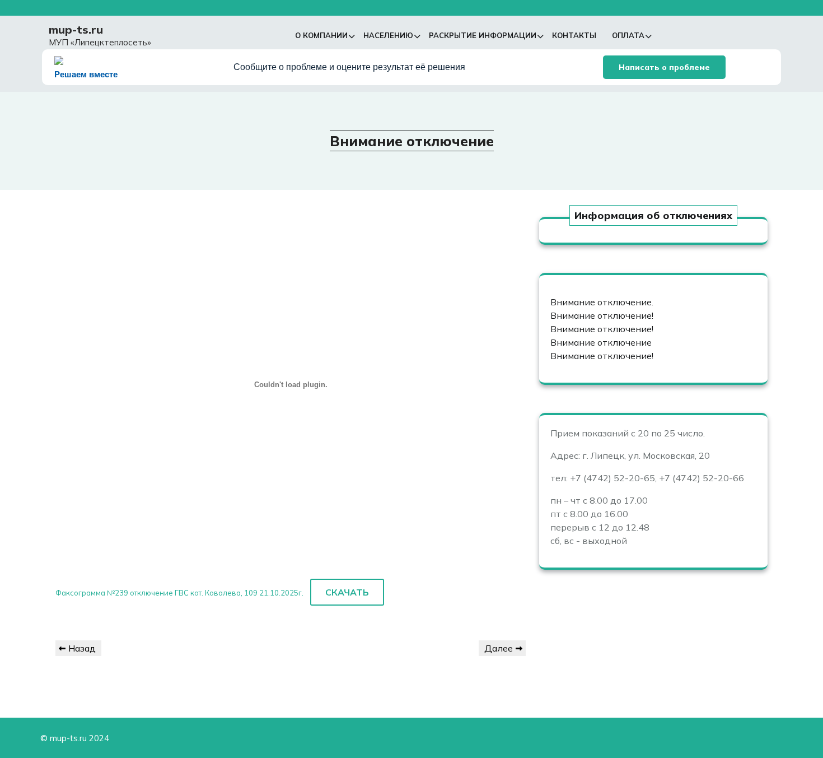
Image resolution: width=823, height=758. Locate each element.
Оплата (628, 35)
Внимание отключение (601, 342)
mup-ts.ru (76, 29)
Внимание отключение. (601, 302)
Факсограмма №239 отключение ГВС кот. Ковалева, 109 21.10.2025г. (179, 592)
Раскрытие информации (482, 35)
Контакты (574, 35)
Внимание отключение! (601, 315)
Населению (388, 35)
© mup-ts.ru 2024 (74, 738)
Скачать (347, 592)
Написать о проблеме (664, 67)
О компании (321, 35)
